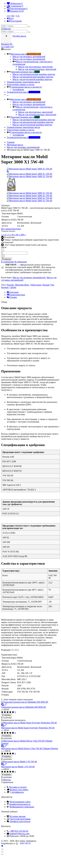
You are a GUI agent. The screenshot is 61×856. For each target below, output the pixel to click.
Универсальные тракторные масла (23, 82)
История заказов (18, 816)
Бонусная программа (20, 819)
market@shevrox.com (19, 833)
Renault (45, 285)
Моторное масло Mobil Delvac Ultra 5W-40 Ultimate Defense (29, 748)
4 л (6, 235)
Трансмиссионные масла (25, 72)
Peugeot (4, 287)
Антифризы (18, 89)
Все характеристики (11, 229)
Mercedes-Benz (22, 285)
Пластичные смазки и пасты (20, 84)
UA (18, 16)
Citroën (13, 287)
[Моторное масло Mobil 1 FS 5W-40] (30, 761)
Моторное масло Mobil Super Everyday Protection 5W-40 (27, 728)
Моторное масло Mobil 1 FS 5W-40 (18, 766)
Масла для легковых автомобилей (28, 56)
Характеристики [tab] (17, 295)
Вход (11, 18)
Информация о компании (22, 807)
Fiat (52, 285)
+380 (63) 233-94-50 (18, 831)
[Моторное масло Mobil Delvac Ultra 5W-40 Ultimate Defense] (30, 742)
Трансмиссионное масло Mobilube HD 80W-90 (23, 707)
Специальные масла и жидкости (26, 87)
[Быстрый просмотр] (6, 704)
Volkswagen (35, 285)
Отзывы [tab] (13, 297)
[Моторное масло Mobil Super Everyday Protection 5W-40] (30, 723)
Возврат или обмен (19, 789)
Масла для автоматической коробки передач (33, 74)
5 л (9, 235)
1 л (3, 235)
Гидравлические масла (23, 92)
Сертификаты (17, 792)
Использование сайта (20, 802)
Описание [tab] (14, 292)
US (8, 16)
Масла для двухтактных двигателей (35, 66)
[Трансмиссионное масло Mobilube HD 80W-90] (30, 702)
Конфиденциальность (20, 804)
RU (13, 16)
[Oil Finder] (6, 36)
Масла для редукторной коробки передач (32, 79)
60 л (18, 235)
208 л (23, 235)
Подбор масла (19, 36)
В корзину (6, 259)
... (8, 94)
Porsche (10, 285)
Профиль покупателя (20, 821)
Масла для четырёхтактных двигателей (37, 69)
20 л (13, 235)
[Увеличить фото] (2, 704)
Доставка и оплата (18, 787)
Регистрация (15, 21)
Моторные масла (25, 54)
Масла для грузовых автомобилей (28, 59)
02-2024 (15, 650)
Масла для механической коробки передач (32, 77)
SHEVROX (25, 843)
